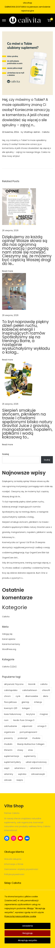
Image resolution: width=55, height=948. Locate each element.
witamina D (35, 768)
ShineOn (8, 750)
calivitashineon (29, 690)
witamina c (19, 768)
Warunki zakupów (12, 859)
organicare (9, 732)
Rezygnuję (28, 933)
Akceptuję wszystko (27, 940)
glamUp (25, 702)
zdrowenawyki (38, 774)
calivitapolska (10, 690)
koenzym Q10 (10, 708)
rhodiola (36, 738)
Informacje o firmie (13, 864)
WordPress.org (9, 649)
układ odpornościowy (36, 762)
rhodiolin (8, 744)
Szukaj (5, 454)
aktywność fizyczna (13, 684)
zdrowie (8, 780)
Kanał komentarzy (11, 644)
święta (19, 780)
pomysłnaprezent (28, 732)
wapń (6, 768)
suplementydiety (12, 762)
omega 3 (41, 726)
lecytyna (30, 714)
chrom (7, 696)
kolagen (26, 708)
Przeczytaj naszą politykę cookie (20, 916)
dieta (45, 696)
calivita (43, 684)
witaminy (8, 774)
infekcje (38, 702)
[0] (49, 20)
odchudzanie (10, 726)
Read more (7, 271)
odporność (27, 726)
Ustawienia (27, 925)
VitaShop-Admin (32, 132)
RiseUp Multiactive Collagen (30, 744)
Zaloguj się (7, 634)
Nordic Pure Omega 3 (23, 720)
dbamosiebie (31, 696)
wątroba (22, 774)
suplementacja (11, 756)
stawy (20, 750)
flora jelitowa (10, 702)
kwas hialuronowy (12, 714)
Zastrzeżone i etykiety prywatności (21, 869)
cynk (18, 696)
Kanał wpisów (8, 639)
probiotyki (22, 738)
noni (6, 720)
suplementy (30, 756)
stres (30, 750)
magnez (44, 714)
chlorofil (46, 690)
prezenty (8, 738)
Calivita (45, 132)
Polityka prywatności (14, 874)
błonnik (31, 684)
